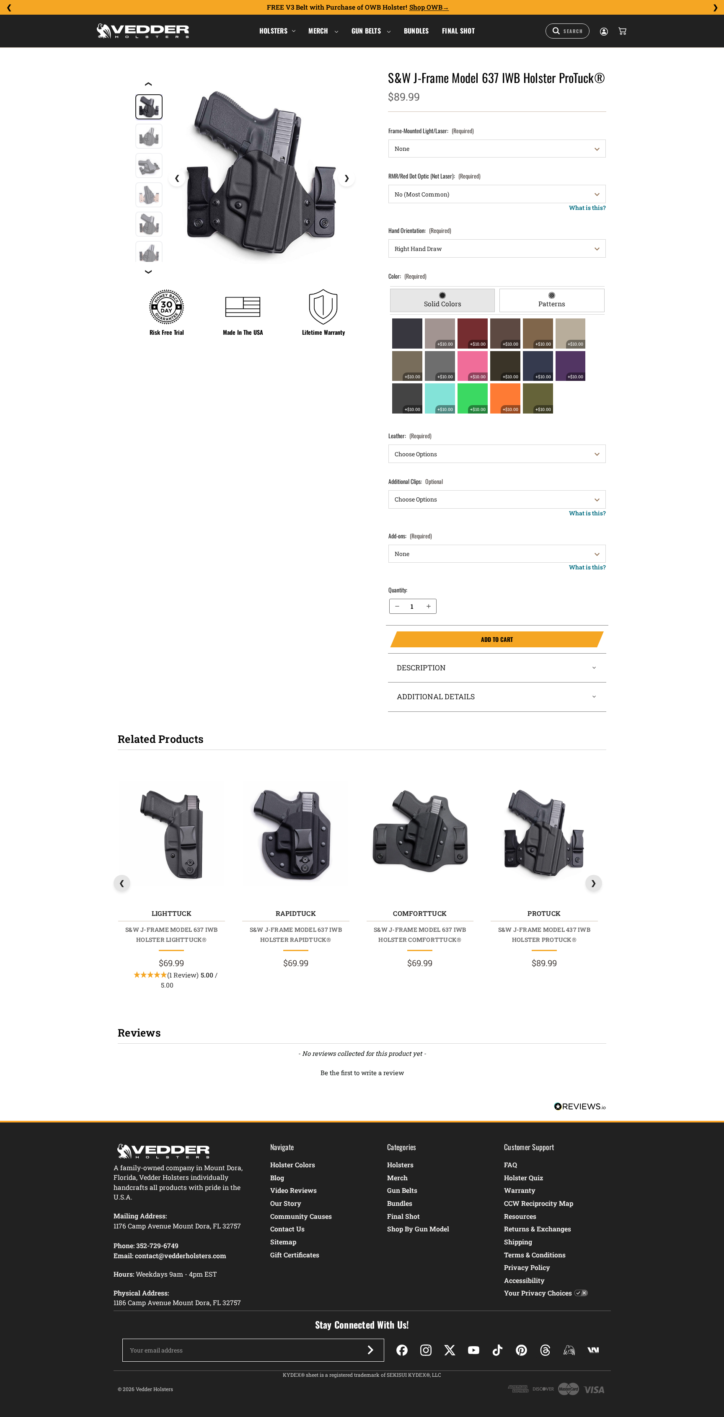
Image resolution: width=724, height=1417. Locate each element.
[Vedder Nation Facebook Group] (593, 1350)
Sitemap (283, 1241)
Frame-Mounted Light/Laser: (431, 130)
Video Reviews (293, 1190)
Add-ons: (410, 535)
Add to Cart (451, 639)
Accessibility (524, 1280)
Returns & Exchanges (537, 1228)
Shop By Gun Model (418, 1228)
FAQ (510, 1164)
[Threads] (545, 1350)
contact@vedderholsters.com (180, 1255)
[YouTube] (474, 1350)
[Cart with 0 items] (622, 31)
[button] (362, 1071)
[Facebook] (402, 1350)
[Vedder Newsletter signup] (370, 1350)
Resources (520, 1216)
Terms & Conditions (535, 1254)
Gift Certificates (294, 1254)
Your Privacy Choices (538, 1292)
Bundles (416, 31)
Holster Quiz (523, 1177)
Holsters (273, 31)
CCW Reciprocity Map (538, 1203)
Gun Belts (367, 31)
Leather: (410, 435)
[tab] (442, 300)
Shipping (518, 1241)
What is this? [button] (587, 208)
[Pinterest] (521, 1350)
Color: (407, 276)
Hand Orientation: (419, 230)
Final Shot (458, 31)
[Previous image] (176, 178)
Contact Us (287, 1228)
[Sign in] (603, 31)
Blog (277, 1177)
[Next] (715, 7)
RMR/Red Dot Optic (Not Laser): (434, 175)
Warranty (519, 1190)
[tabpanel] (497, 366)
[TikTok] (498, 1350)
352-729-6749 (157, 1245)
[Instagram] (426, 1350)
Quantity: (397, 589)
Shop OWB (425, 7)
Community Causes (301, 1216)
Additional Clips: (415, 481)
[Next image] (346, 178)
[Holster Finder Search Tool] (567, 31)
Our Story (285, 1203)
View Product (171, 835)
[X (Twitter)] (450, 1350)
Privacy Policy (527, 1267)
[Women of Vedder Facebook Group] (569, 1350)
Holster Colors (292, 1164)
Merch (319, 31)
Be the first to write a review (362, 1072)
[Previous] (9, 7)
